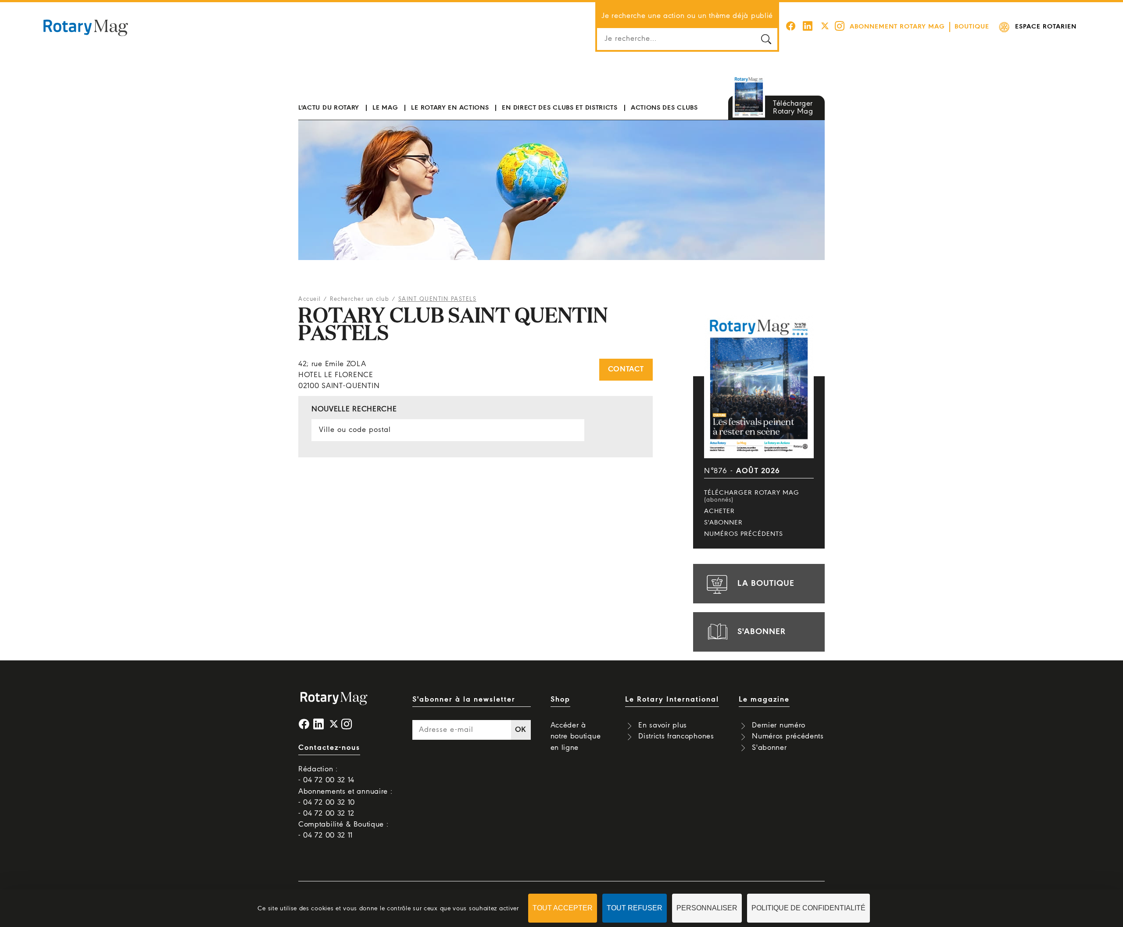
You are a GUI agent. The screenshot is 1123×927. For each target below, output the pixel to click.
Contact (626, 369)
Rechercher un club (359, 299)
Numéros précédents (743, 534)
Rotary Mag (85, 27)
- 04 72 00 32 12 (326, 813)
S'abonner (723, 522)
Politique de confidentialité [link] (808, 908)
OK (520, 730)
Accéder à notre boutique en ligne (576, 736)
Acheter (719, 511)
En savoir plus (662, 725)
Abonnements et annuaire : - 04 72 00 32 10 (345, 797)
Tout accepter (563, 908)
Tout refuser (634, 908)
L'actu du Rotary (328, 107)
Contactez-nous (329, 748)
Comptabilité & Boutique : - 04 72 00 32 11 (343, 830)
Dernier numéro (778, 725)
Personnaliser (706, 908)
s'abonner (761, 632)
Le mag (385, 107)
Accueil (309, 299)
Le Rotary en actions (450, 107)
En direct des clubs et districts (559, 107)
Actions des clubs (664, 107)
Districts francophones (676, 736)
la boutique (765, 583)
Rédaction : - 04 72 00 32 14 (326, 774)
